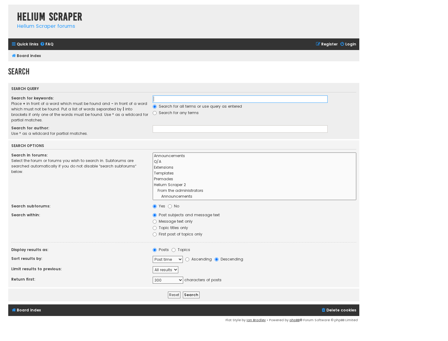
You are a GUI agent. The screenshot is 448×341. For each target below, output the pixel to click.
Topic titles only (173, 227)
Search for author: (30, 128)
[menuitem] (46, 44)
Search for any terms (178, 112)
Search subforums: (31, 206)
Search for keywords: (32, 98)
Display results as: (29, 249)
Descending (231, 259)
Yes (161, 206)
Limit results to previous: (36, 268)
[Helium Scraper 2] (254, 185)
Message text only (175, 221)
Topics (183, 249)
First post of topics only (180, 234)
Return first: (23, 279)
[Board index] (11, 10)
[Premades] (254, 179)
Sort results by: (26, 258)
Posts (163, 249)
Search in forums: (29, 155)
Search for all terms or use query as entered (200, 106)
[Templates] (254, 173)
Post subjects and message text (189, 214)
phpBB (295, 320)
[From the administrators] (254, 191)
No (176, 206)
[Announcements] (254, 156)
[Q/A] (254, 162)
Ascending (201, 259)
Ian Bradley (256, 320)
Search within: (25, 214)
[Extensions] (254, 167)
